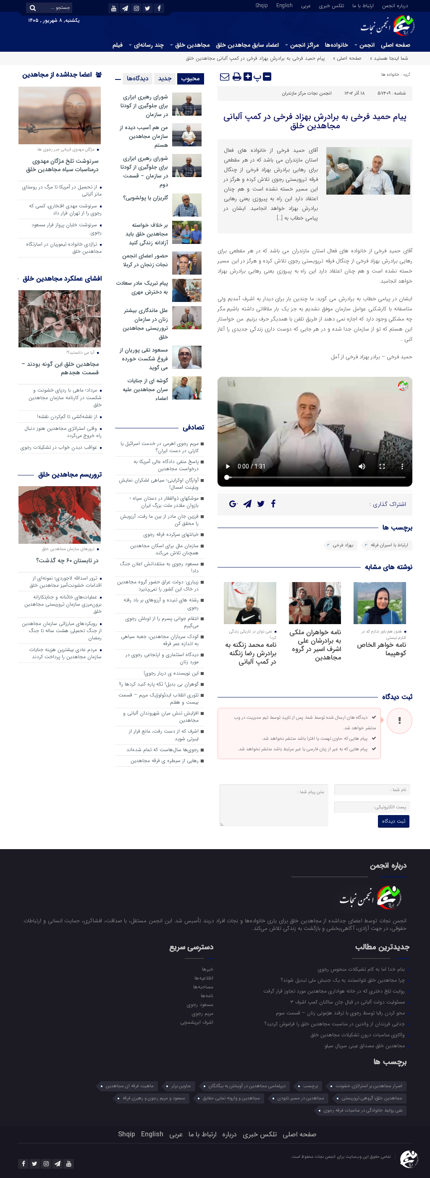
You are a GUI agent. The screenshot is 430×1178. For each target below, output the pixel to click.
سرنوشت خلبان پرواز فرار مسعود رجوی (66, 228)
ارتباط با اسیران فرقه (389, 545)
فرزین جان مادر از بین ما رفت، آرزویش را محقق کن (159, 520)
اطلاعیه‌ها (203, 978)
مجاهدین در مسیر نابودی (301, 1098)
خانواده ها (390, 74)
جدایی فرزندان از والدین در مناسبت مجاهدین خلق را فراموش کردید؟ (335, 1023)
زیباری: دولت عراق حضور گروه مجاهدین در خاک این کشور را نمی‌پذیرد (158, 585)
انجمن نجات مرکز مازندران (307, 93)
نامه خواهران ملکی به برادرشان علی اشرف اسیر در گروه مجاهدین (315, 645)
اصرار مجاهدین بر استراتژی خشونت (369, 1086)
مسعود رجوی (200, 1004)
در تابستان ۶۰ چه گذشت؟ (67, 560)
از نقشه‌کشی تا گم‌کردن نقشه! (68, 417)
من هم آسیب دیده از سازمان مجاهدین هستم (144, 136)
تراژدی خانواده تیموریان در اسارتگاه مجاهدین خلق (64, 248)
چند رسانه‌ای (149, 45)
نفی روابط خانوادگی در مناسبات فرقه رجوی (363, 1110)
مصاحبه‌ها (203, 986)
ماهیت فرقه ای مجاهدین (130, 1086)
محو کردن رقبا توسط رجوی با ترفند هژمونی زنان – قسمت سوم (341, 1013)
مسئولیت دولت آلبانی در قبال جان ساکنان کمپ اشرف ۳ (348, 1002)
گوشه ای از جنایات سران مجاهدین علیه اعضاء (145, 389)
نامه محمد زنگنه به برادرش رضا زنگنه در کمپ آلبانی (250, 653)
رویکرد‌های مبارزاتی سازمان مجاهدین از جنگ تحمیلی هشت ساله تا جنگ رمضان (62, 631)
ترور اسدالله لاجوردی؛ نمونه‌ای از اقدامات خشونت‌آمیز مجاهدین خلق (66, 581)
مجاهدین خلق (192, 45)
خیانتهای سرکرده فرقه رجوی (171, 534)
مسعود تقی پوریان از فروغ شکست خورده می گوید (144, 359)
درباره (229, 1134)
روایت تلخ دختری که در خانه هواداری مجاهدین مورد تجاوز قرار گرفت (334, 991)
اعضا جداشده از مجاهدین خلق (62, 80)
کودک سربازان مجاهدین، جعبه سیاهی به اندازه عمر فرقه (160, 640)
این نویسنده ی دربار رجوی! (171, 673)
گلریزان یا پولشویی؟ (145, 197)
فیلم (118, 45)
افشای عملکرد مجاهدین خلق (62, 278)
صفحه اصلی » (347, 58)
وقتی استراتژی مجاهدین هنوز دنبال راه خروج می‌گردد (63, 432)
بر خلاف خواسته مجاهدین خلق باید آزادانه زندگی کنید (147, 234)
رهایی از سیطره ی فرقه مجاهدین (165, 761)
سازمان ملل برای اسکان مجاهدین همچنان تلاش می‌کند (164, 549)
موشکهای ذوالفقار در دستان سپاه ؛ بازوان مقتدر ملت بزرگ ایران (164, 502)
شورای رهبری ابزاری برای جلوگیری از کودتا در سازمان (144, 106)
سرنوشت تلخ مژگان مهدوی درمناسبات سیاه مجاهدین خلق (62, 165)
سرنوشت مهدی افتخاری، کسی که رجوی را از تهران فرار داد (65, 209)
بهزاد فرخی (343, 545)
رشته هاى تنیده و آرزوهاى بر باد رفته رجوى (161, 603)
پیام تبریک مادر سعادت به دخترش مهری (142, 287)
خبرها (207, 969)
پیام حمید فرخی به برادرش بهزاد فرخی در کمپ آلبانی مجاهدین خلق (314, 121)
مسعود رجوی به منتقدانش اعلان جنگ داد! (159, 567)
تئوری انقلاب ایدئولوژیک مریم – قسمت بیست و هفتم (158, 698)
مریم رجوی (202, 1013)
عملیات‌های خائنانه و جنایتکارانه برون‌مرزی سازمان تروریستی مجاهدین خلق (63, 604)
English (284, 5)
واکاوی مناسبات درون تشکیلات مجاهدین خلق (358, 1034)
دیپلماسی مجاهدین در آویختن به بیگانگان (247, 1086)
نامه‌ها (207, 995)
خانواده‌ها (336, 45)
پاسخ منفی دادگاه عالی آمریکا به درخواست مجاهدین (166, 465)
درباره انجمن (395, 5)
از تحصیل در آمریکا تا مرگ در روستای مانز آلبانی (62, 190)
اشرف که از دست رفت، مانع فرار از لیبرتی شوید (164, 735)
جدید (164, 79)
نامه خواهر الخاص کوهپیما (381, 649)
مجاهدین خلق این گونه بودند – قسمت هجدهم (60, 368)
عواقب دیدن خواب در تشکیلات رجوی (60, 447)
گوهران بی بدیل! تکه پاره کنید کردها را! (159, 684)
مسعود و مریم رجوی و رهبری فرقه (154, 1098)
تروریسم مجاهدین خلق (70, 474)
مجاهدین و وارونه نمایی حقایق (231, 1098)
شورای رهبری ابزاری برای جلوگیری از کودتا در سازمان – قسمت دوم (144, 171)
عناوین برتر (181, 1086)
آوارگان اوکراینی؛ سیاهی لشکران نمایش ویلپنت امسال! (159, 483)
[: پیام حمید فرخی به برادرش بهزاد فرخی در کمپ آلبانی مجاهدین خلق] (225, 76)
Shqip (262, 5)
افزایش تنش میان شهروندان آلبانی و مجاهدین (161, 716)
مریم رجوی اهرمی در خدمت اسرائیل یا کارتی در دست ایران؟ (160, 447)
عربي (306, 5)
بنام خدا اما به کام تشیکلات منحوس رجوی (362, 969)
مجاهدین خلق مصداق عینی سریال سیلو (365, 1045)
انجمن (367, 45)
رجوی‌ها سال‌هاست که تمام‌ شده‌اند (162, 750)
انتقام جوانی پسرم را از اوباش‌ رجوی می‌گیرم (162, 622)
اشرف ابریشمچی (196, 1022)
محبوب (190, 79)
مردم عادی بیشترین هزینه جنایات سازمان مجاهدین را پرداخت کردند (65, 653)
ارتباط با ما (363, 5)
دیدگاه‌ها (137, 79)
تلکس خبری (331, 5)
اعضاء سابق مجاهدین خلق (247, 45)
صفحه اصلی (395, 45)
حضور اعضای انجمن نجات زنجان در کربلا (145, 260)
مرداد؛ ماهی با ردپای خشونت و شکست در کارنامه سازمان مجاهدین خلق (65, 397)
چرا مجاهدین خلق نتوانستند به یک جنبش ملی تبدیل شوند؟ (343, 980)
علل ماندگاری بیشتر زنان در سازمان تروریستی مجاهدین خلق (145, 323)
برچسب (310, 1086)
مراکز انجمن (304, 45)
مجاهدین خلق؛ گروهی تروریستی (372, 1098)
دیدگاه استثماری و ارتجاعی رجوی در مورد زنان (162, 658)
